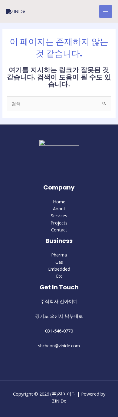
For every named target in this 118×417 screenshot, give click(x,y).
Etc (59, 276)
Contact (59, 230)
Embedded (59, 269)
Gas (59, 262)
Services (59, 215)
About (59, 208)
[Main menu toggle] (105, 11)
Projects (59, 223)
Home (59, 202)
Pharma (59, 255)
